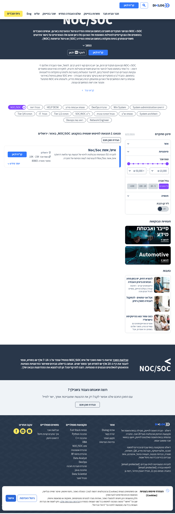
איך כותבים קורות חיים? (48, 434)
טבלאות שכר (53, 430)
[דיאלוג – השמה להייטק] (162, 424)
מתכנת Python (79, 434)
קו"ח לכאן (129, 5)
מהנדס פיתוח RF (79, 454)
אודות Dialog (108, 430)
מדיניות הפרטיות (107, 442)
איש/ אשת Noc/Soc (102, 150)
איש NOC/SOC (79, 446)
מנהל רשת (35, 107)
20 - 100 (142, 186)
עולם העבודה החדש (70, 14)
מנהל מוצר (82, 478)
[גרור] (167, 163)
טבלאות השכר (120, 360)
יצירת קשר (110, 434)
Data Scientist (79, 474)
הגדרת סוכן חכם (111, 140)
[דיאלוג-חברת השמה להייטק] (161, 5)
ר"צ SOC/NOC (82, 113)
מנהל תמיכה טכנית (106, 113)
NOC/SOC (15, 107)
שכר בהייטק (49, 14)
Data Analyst (80, 458)
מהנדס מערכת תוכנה (77, 466)
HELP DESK (53, 107)
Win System (120, 107)
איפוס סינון (130, 134)
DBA (84, 442)
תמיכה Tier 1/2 (61, 113)
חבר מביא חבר (111, 14)
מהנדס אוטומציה (79, 450)
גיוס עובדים (13, 13)
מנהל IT (43, 113)
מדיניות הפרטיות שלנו (70, 501)
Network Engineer (99, 120)
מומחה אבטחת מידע (75, 107)
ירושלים (44, 152)
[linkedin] (23, 431)
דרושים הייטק (52, 438)
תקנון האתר (109, 438)
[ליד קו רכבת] (163, 208)
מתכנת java (81, 470)
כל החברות (163, 186)
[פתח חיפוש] (144, 5)
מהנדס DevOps (99, 107)
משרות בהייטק (92, 14)
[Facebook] (16, 431)
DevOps (83, 462)
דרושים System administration (148, 107)
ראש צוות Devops (74, 120)
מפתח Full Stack (78, 430)
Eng (29, 14)
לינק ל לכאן (77, 52)
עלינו (37, 14)
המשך (88, 45)
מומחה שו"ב (127, 113)
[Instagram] (29, 431)
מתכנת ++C (81, 438)
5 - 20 (153, 186)
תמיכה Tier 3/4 (25, 113)
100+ (132, 186)
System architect (148, 113)
